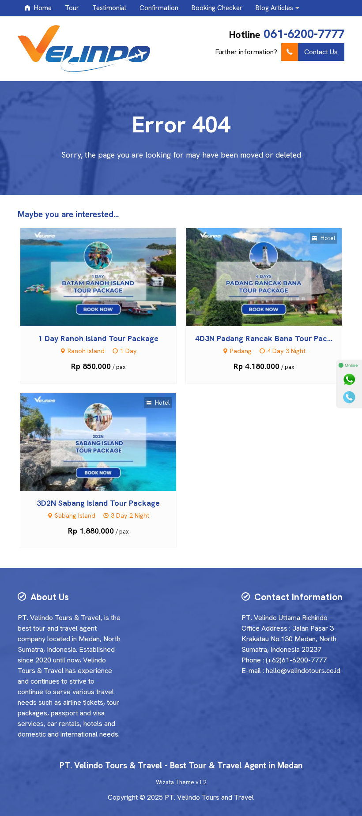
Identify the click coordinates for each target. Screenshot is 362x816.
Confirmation (159, 8)
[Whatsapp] (349, 379)
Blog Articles (274, 8)
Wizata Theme (175, 782)
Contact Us (321, 51)
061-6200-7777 (304, 33)
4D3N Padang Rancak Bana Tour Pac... (263, 338)
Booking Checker (217, 8)
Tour (72, 8)
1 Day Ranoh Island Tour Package (98, 338)
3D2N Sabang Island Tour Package (98, 503)
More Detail (106, 276)
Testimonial (109, 8)
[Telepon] (349, 397)
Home (42, 8)
